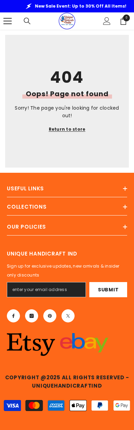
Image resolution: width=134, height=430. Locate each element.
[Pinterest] (49, 315)
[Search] (27, 21)
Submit (108, 289)
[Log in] (107, 21)
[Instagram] (31, 315)
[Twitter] (68, 315)
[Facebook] (13, 315)
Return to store (67, 129)
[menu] (7, 21)
